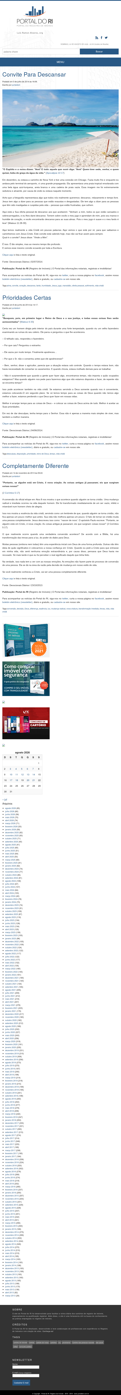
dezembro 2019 (12, 1050)
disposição (21, 453)
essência (43, 608)
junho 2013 (10, 1286)
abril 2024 (9, 893)
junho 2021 (10, 995)
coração (22, 285)
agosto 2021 (10, 989)
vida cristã (99, 285)
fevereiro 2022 (11, 971)
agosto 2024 (10, 880)
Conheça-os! (48, 1331)
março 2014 (10, 1259)
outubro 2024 (11, 874)
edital (15, 1347)
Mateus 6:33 (27, 322)
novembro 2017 (12, 1126)
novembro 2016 (12, 1162)
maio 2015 (9, 1216)
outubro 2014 (11, 1238)
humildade (46, 285)
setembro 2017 (11, 1132)
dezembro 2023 (12, 905)
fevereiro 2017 (11, 1153)
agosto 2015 (10, 1207)
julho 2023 (9, 920)
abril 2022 (9, 965)
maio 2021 (9, 998)
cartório (31, 1343)
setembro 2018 (11, 1095)
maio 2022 (9, 962)
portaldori (16, 84)
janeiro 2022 (10, 974)
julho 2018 (9, 1101)
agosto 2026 (10, 808)
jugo (60, 285)
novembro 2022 (12, 944)
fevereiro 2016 (11, 1189)
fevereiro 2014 (11, 1262)
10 (11, 774)
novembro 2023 (12, 908)
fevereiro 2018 (11, 1117)
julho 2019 (9, 1065)
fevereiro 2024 (11, 899)
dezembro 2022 (12, 941)
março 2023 (10, 932)
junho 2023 (10, 923)
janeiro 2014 (10, 1265)
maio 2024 (9, 890)
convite (15, 285)
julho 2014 (9, 1247)
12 (22, 774)
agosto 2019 (10, 1062)
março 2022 (10, 968)
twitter (65, 275)
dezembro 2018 (12, 1086)
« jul (4, 799)
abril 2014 (9, 1256)
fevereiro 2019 (11, 1080)
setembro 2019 (11, 1059)
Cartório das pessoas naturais (83, 1343)
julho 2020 (9, 1029)
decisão (20, 608)
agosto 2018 (10, 1098)
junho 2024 (10, 886)
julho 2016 (9, 1174)
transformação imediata (89, 608)
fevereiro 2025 (11, 862)
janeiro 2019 (10, 1083)
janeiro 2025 (10, 865)
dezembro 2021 (12, 977)
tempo (52, 453)
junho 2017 (10, 1141)
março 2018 (10, 1113)
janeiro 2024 (10, 902)
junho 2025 (10, 850)
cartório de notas (42, 1343)
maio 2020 (9, 1035)
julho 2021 (9, 992)
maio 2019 (9, 1071)
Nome (15, 1364)
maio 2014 (9, 1253)
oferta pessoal (78, 285)
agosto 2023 (10, 917)
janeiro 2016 (10, 1192)
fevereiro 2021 (11, 1008)
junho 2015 (10, 1213)
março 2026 (10, 823)
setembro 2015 (11, 1204)
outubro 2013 (11, 1274)
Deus (27, 608)
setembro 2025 (11, 841)
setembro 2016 (11, 1168)
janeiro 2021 (10, 1011)
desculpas (11, 453)
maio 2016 (9, 1180)
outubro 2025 (11, 838)
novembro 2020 (12, 1017)
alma (9, 285)
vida (107, 608)
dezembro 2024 (12, 868)
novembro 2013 (12, 1271)
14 (33, 774)
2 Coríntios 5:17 (11, 493)
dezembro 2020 (12, 1014)
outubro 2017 (11, 1129)
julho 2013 (9, 1283)
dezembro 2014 (12, 1232)
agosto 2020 (10, 1026)
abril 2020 (9, 1038)
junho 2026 (10, 814)
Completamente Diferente (35, 465)
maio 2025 (9, 853)
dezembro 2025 (12, 832)
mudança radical (58, 608)
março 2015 (10, 1222)
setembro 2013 (11, 1277)
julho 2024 (9, 883)
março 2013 (10, 1295)
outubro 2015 (11, 1201)
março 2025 (10, 859)
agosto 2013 (10, 1280)
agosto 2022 (10, 953)
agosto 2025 (10, 844)
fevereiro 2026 (11, 826)
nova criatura (72, 608)
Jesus (54, 285)
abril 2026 (9, 820)
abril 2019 (9, 1074)
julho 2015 (9, 1210)
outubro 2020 (11, 1020)
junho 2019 (10, 1068)
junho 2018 (10, 1104)
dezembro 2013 (12, 1268)
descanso (31, 285)
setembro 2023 (11, 914)
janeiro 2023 (10, 938)
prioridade (31, 453)
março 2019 (10, 1077)
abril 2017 (9, 1147)
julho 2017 (9, 1138)
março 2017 (10, 1150)
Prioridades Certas (26, 297)
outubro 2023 (11, 911)
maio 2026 (9, 817)
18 (16, 780)
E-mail (21, 1372)
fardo (38, 285)
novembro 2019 (12, 1053)
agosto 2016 (10, 1171)
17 (11, 780)
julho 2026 (9, 811)
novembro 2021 (12, 980)
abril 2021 (9, 1001)
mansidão (67, 285)
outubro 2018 (11, 1092)
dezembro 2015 (12, 1195)
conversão (11, 608)
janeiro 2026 (10, 829)
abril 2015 (9, 1219)
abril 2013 (9, 1292)
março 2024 (10, 896)
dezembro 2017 (12, 1123)
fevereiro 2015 (11, 1225)
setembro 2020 (11, 1023)
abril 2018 (9, 1110)
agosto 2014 (10, 1244)
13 (28, 774)
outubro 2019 (11, 1056)
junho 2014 (10, 1250)
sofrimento (89, 285)
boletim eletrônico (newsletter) (17, 279)
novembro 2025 (12, 835)
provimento (66, 1343)
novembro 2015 (12, 1198)
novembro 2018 (12, 1089)
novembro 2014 (12, 1235)
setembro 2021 (11, 986)
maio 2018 (9, 1107)
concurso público (25, 1347)
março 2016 (10, 1186)
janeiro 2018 (10, 1120)
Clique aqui (8, 255)
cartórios (53, 1343)
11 (16, 774)
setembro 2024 (11, 877)
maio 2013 (9, 1289)
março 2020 (10, 1041)
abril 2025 (9, 856)
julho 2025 (9, 847)
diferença (34, 608)
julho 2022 (9, 956)
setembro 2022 (11, 950)
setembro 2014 (11, 1241)
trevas (102, 608)
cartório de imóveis (20, 1343)
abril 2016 (9, 1183)
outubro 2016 (11, 1165)
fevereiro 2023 (11, 935)
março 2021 (10, 1005)
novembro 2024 (12, 871)
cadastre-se (60, 279)
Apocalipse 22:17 (55, 173)
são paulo (99, 1343)
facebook (99, 275)
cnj (59, 1343)
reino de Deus (43, 453)
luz (49, 608)
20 (28, 780)
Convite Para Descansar (34, 74)
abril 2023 (9, 929)
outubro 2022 (11, 947)
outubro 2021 (11, 983)
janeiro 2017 (10, 1156)
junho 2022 (10, 959)
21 (33, 780)
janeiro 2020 (10, 1047)
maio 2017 (9, 1144)
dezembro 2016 (12, 1159)
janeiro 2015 (10, 1229)
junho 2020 (10, 1032)
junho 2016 (10, 1177)
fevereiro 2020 (11, 1044)
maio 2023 (9, 926)
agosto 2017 (10, 1135)
